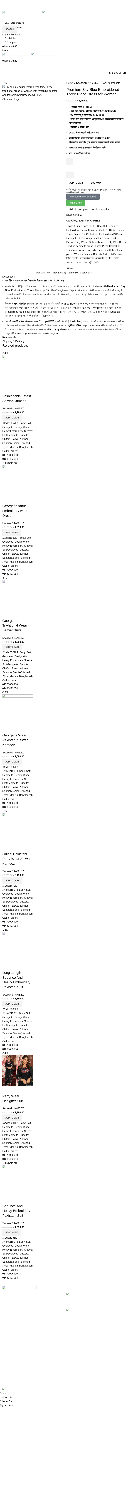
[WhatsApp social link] (69, 4)
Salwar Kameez (98, 242)
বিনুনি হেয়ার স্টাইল (73, 1297)
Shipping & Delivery (77, 1366)
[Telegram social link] (71, 8)
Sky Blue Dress (117, 242)
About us (71, 1349)
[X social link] (60, 8)
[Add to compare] (6, 390)
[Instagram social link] (62, 4)
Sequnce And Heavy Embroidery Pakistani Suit (16, 1211)
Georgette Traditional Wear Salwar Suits (14, 625)
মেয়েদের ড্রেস (81, 262)
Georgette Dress (75, 238)
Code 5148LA (107, 230)
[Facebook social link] (58, 4)
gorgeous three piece (98, 238)
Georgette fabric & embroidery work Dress (16, 511)
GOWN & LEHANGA (13, 1361)
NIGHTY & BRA (11, 1366)
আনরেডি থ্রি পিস (87, 258)
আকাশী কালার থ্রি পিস (107, 254)
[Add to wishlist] (23, 390)
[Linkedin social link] (67, 8)
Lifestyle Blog (73, 1378)
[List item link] (32, 1316)
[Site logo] (22, 15)
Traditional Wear (75, 250)
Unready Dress (94, 250)
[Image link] (19, 1288)
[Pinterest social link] (64, 8)
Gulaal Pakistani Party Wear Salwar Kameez (16, 859)
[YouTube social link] (66, 4)
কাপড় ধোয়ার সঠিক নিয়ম (75, 1314)
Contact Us (72, 1355)
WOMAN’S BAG (11, 1372)
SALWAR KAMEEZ (87, 83)
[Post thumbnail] (74, 1294)
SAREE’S (7, 1355)
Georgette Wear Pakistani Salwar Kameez (15, 740)
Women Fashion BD (85, 254)
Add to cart (76, 183)
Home (69, 83)
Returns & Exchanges (78, 1372)
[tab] (43, 272)
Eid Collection (89, 234)
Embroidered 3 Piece (111, 234)
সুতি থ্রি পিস (94, 262)
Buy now (96, 183)
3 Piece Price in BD (84, 226)
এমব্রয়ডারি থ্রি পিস (103, 258)
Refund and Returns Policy (81, 1361)
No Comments (94, 1304)
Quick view (15, 390)
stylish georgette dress (80, 246)
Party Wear (81, 242)
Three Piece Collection (107, 246)
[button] (12, 418)
